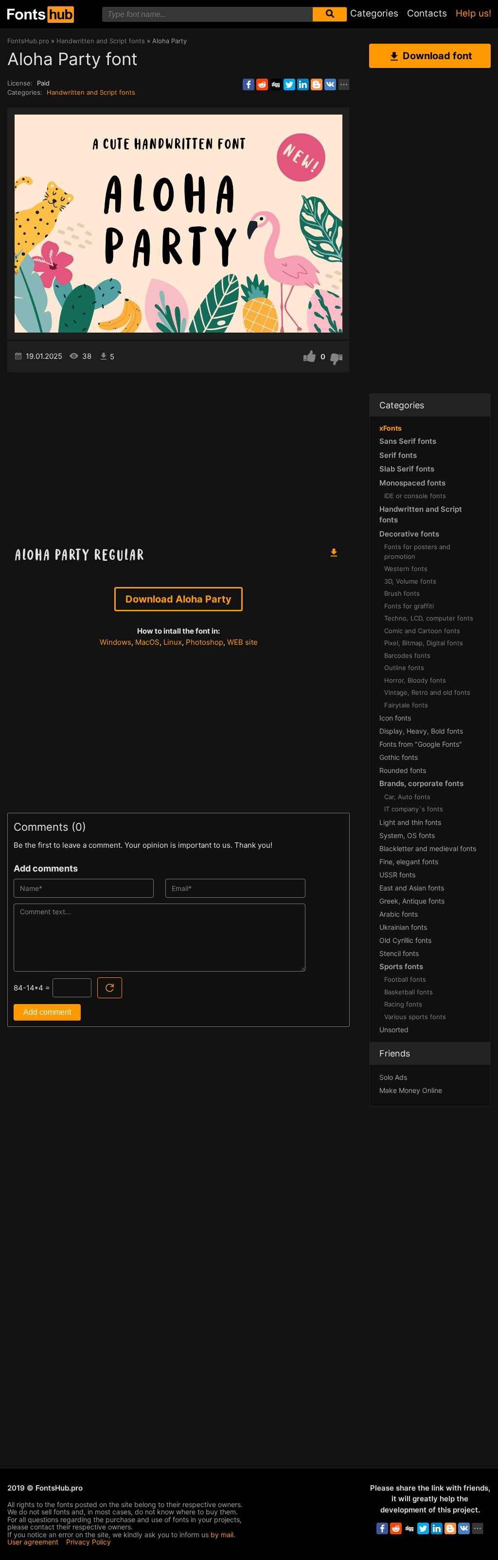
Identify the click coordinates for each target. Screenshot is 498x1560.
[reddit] (262, 84)
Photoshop (204, 642)
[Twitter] (289, 84)
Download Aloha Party (178, 599)
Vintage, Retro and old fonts (427, 692)
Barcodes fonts (407, 655)
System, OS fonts (407, 835)
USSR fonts (397, 875)
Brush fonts (402, 593)
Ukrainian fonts (403, 927)
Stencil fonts (399, 953)
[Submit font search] (330, 14)
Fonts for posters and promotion (417, 551)
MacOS (147, 642)
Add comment (47, 1012)
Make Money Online (410, 1090)
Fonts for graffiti (409, 606)
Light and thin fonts (410, 822)
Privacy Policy (88, 1542)
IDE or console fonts (415, 496)
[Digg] (276, 84)
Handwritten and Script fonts (91, 92)
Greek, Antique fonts (412, 901)
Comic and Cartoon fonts (422, 631)
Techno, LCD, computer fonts (428, 618)
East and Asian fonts (411, 888)
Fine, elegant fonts (408, 861)
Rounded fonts (402, 770)
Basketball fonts (408, 992)
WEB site (242, 642)
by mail (222, 1534)
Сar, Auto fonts (407, 797)
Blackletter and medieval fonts (427, 848)
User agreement (32, 1542)
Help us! (473, 13)
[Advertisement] (178, 455)
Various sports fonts (415, 1017)
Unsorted (394, 1029)
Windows (115, 642)
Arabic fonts (398, 914)
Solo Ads (393, 1077)
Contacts (427, 13)
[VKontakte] (330, 84)
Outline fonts (404, 667)
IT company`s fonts (413, 809)
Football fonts (405, 979)
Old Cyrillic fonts (405, 940)
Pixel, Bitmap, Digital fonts (423, 643)
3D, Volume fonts (410, 581)
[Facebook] (248, 84)
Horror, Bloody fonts (415, 680)
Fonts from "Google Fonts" (420, 744)
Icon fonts (395, 718)
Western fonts (405, 568)
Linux (172, 642)
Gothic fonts (398, 757)
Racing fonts (403, 1004)
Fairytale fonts (406, 705)
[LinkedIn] (303, 84)
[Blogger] (316, 84)
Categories (374, 13)
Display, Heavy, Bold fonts (421, 731)
